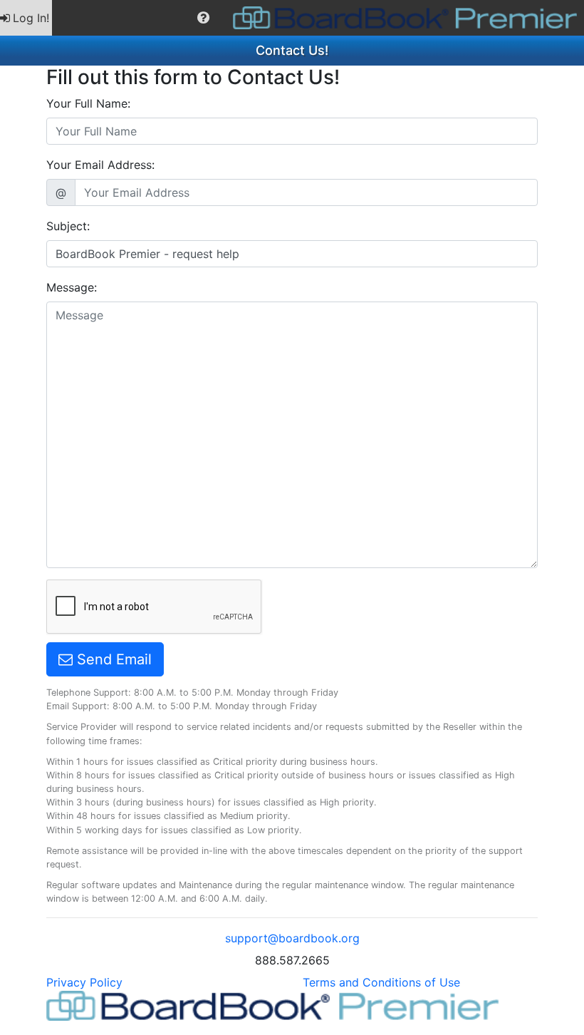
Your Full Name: (88, 103)
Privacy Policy (84, 982)
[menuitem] (26, 18)
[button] (203, 18)
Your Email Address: (100, 165)
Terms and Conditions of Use (381, 982)
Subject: (68, 226)
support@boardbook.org (292, 938)
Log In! (31, 18)
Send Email (112, 659)
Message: (71, 287)
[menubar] (292, 18)
